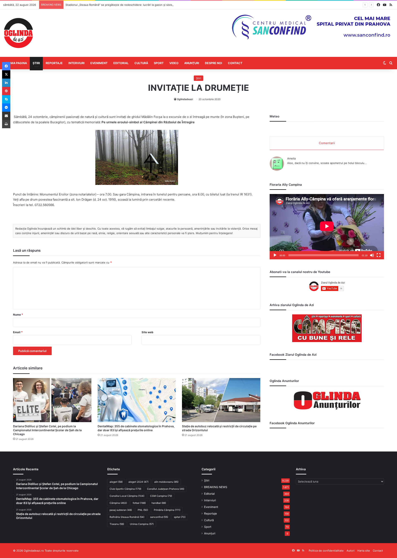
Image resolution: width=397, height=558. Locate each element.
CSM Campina (161, 495)
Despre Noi (213, 63)
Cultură (141, 63)
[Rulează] (275, 255)
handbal (159, 502)
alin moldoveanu (166, 481)
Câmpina (118, 502)
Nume (18, 314)
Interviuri (76, 63)
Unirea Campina (142, 524)
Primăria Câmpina (167, 509)
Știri (36, 63)
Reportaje (54, 63)
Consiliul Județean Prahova (165, 488)
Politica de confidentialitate (326, 550)
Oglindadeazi (185, 99)
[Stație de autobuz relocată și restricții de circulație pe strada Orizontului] (221, 400)
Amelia (291, 158)
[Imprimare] (6, 124)
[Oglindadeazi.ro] (18, 33)
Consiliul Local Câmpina (127, 495)
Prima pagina (16, 63)
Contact (235, 63)
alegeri (116, 481)
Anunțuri (191, 63)
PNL (143, 509)
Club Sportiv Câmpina (125, 488)
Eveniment (99, 63)
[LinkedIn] (6, 83)
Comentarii (327, 143)
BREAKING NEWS (215, 487)
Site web (147, 332)
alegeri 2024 (138, 481)
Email (18, 332)
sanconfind (159, 516)
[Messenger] (6, 107)
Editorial (121, 63)
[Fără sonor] (372, 255)
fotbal (139, 502)
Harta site (363, 550)
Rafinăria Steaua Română (127, 516)
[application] (327, 226)
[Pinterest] (6, 91)
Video (173, 63)
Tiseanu (117, 524)
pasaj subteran (121, 509)
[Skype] (6, 99)
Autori (350, 550)
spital (179, 516)
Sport (159, 63)
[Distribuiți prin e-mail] (6, 116)
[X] (6, 74)
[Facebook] (6, 66)
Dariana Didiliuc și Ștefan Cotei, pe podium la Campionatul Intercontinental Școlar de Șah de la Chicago (47, 430)
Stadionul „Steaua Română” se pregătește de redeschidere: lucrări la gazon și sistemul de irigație (128, 4)
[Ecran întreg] (379, 255)
